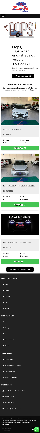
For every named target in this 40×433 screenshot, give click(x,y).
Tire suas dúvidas (10, 371)
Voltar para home (22, 76)
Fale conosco (9, 359)
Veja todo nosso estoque (21, 269)
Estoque (7, 328)
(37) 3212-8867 (9, 403)
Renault (7, 308)
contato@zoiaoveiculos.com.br (14, 409)
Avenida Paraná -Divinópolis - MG (15, 391)
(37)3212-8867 (9, 397)
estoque (32, 90)
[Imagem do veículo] (20, 111)
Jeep (6, 284)
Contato (7, 346)
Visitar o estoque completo (13, 365)
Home (7, 322)
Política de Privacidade (11, 377)
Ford (6, 302)
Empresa (7, 334)
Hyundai (7, 296)
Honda (7, 290)
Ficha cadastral (9, 340)
